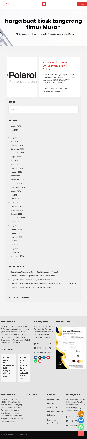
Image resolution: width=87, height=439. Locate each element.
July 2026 (14, 130)
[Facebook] (35, 357)
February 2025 (17, 168)
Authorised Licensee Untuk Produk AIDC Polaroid (55, 66)
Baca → (6, 376)
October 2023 (16, 214)
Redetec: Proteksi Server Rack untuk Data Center (31, 287)
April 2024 (15, 199)
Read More (49, 89)
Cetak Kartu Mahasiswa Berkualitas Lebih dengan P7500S (34, 272)
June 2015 (15, 252)
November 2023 (17, 210)
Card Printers (52, 407)
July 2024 (14, 195)
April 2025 (15, 160)
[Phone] (81, 414)
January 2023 (16, 229)
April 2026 (15, 141)
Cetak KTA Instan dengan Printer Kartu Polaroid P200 (33, 276)
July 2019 (14, 241)
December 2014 (17, 256)
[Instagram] (40, 357)
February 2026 (17, 145)
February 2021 (16, 237)
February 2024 (17, 206)
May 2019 (14, 248)
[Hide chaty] (81, 433)
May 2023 (14, 225)
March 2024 (16, 202)
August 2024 (16, 191)
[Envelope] (40, 361)
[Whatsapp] (35, 361)
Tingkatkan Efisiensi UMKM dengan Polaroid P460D (31, 279)
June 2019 (15, 244)
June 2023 (15, 222)
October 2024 (16, 183)
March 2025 (15, 164)
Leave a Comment (53, 91)
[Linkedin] (44, 357)
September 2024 (18, 187)
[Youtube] (48, 357)
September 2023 (18, 218)
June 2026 (15, 134)
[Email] (81, 420)
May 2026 (15, 137)
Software (51, 415)
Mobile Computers (55, 411)
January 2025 (16, 172)
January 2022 (16, 233)
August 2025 (16, 157)
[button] (44, 4)
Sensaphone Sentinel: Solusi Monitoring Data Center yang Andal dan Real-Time (43, 283)
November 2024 (17, 179)
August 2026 (16, 126)
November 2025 (17, 149)
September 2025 (18, 153)
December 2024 (17, 176)
